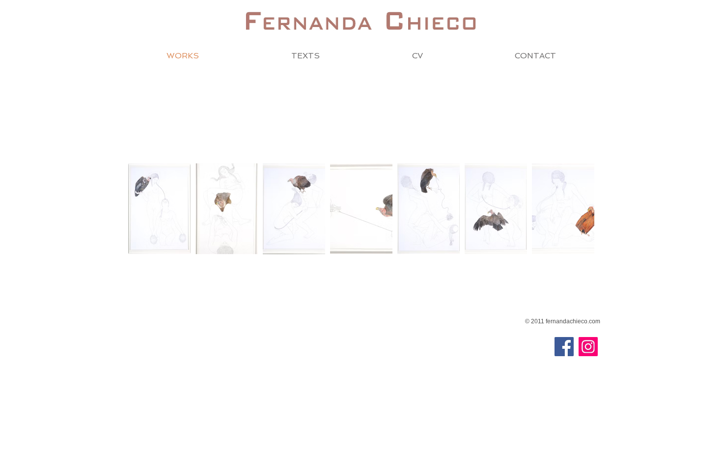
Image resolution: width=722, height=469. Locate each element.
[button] (159, 208)
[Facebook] (564, 346)
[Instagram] (588, 346)
